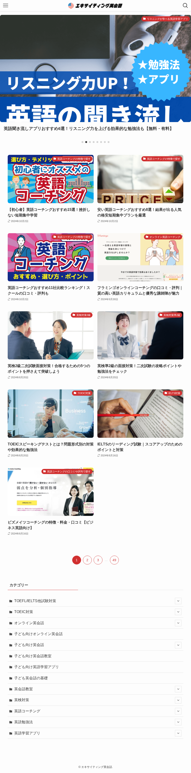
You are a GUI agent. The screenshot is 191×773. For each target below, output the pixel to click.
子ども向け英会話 (29, 645)
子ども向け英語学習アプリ (36, 667)
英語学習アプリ (27, 733)
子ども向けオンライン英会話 (38, 634)
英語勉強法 (23, 722)
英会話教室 (23, 689)
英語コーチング (27, 711)
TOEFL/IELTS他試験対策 (35, 601)
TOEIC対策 (23, 612)
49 (114, 560)
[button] (82, 142)
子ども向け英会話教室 (32, 656)
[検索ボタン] (185, 5)
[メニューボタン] (5, 5)
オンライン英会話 (29, 623)
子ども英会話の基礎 (31, 678)
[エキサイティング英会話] (95, 5)
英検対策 (21, 700)
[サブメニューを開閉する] (178, 601)
